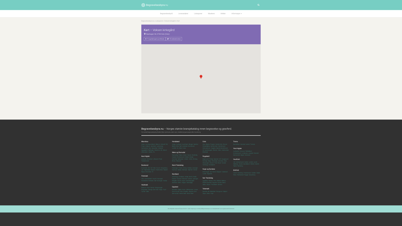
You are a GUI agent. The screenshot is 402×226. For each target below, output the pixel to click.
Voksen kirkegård (170, 21)
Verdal (195, 170)
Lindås (174, 148)
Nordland (175, 174)
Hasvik (154, 178)
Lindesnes (245, 153)
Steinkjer (184, 170)
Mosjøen (174, 180)
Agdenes (205, 180)
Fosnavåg (175, 155)
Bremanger (206, 172)
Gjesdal (216, 159)
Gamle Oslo (218, 144)
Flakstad (184, 178)
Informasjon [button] (236, 14)
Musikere (211, 14)
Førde (214, 172)
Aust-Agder (145, 156)
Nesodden (155, 148)
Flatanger (175, 168)
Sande (241, 164)
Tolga (160, 189)
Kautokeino (144, 180)
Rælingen (151, 150)
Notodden (213, 191)
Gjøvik (180, 189)
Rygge (246, 175)
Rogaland (206, 156)
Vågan (184, 182)
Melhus (224, 180)
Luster (204, 173)
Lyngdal (250, 153)
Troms (235, 142)
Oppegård (144, 150)
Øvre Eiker (148, 172)
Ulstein (186, 159)
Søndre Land (192, 191)
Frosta (180, 168)
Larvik (255, 162)
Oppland (175, 187)
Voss (184, 148)
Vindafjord (212, 165)
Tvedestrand (145, 161)
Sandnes (220, 161)
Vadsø (165, 180)
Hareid (174, 157)
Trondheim (214, 184)
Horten (246, 162)
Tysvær (224, 163)
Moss (234, 175)
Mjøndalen (147, 170)
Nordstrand (221, 146)
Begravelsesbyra (157, 5)
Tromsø (252, 144)
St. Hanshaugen (207, 150)
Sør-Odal (155, 189)
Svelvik (257, 164)
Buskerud (144, 165)
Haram (189, 155)
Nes (150, 148)
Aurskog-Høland (150, 144)
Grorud (225, 144)
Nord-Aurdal (175, 191)
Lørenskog (160, 146)
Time (215, 163)
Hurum (158, 168)
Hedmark (144, 185)
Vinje (211, 193)
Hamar (152, 187)
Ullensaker (144, 152)
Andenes (181, 176)
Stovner (215, 150)
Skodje (191, 157)
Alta (142, 178)
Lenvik (248, 144)
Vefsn (179, 182)
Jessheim (153, 146)
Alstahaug (175, 176)
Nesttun (196, 144)
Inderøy (189, 168)
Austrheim (185, 144)
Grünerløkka (206, 146)
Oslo (204, 142)
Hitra (214, 180)
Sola (225, 161)
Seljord (225, 191)
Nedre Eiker (159, 170)
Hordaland (175, 142)
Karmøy (205, 161)
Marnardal (236, 155)
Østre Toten (190, 193)
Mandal (256, 153)
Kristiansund (180, 157)
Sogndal (209, 173)
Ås (154, 152)
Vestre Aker (225, 150)
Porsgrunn (219, 191)
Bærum (158, 144)
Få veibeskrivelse (175, 39)
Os (177, 148)
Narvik (179, 180)
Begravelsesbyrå (166, 14)
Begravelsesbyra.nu (147, 21)
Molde (187, 157)
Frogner (212, 144)
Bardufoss (236, 144)
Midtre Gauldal (207, 182)
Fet (167, 144)
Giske (184, 155)
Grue (148, 187)
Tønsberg (240, 166)
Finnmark (144, 176)
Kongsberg (164, 168)
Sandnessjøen (190, 180)
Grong (185, 168)
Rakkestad (240, 175)
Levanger (195, 168)
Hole (154, 168)
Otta (181, 191)
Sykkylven (181, 159)
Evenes (174, 178)
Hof (234, 162)
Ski (161, 150)
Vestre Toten (182, 193)
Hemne (210, 180)
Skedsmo (157, 150)
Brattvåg (194, 155)
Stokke (252, 164)
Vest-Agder (237, 148)
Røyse (143, 172)
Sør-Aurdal (175, 193)
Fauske (179, 178)
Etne (177, 146)
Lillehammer (189, 189)
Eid (211, 172)
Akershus (144, 142)
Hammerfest (148, 178)
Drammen (144, 168)
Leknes (190, 178)
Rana (183, 180)
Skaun (208, 184)
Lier (142, 170)
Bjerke (208, 144)
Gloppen (218, 172)
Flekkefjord (248, 151)
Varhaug (205, 165)
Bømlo (174, 146)
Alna (204, 144)
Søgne (242, 155)
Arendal (143, 159)
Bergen (191, 144)
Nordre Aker (214, 146)
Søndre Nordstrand (222, 148)
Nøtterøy (235, 164)
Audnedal (236, 151)
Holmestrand (240, 162)
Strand (211, 163)
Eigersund (206, 159)
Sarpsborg (252, 175)
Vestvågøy (189, 182)
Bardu (191, 176)
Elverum (143, 187)
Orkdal (219, 182)
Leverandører (183, 14)
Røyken (166, 170)
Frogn (143, 146)
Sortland (174, 182)
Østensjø (205, 152)
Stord (180, 148)
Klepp (209, 161)
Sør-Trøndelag (208, 178)
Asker (143, 144)
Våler (147, 191)
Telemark (206, 189)
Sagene (213, 148)
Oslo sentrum (206, 148)
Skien (208, 193)
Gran (183, 189)
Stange (150, 189)
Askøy (174, 144)
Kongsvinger (158, 187)
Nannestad (144, 148)
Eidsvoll (163, 144)
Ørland (220, 184)
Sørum (165, 150)
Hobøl (258, 173)
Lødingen (195, 178)
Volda (190, 159)
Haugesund (224, 159)
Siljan (204, 193)
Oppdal (214, 182)
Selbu (204, 184)
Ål (152, 172)
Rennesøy (214, 161)
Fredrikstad (247, 173)
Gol (149, 168)
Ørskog (195, 159)
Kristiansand (237, 153)
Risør (160, 159)
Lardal (251, 162)
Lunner (196, 189)
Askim (235, 173)
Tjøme (235, 166)
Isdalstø (184, 146)
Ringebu (185, 191)
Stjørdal (190, 170)
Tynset (143, 191)
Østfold (236, 170)
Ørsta (173, 161)
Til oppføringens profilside (155, 39)
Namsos (174, 170)
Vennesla (247, 155)
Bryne (219, 163)
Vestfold (236, 159)
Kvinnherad (191, 146)
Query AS (182, 208)
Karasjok (160, 178)
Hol (151, 168)
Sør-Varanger (158, 180)
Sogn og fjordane (209, 169)
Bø (208, 191)
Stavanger (206, 163)
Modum (153, 170)
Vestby (150, 152)
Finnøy (211, 159)
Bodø (194, 176)
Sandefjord (246, 164)
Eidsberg (240, 173)
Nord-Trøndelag (177, 165)
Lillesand (155, 159)
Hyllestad (225, 172)
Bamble (205, 191)
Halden (253, 173)
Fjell (180, 146)
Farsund (242, 151)
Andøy (186, 176)
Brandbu (174, 189)
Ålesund (178, 161)
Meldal (219, 180)
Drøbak (147, 146)
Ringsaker (144, 189)
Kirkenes (151, 180)
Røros (224, 182)
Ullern (219, 150)
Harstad (242, 144)
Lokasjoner (198, 14)
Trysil (164, 189)
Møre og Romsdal (178, 152)
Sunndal (174, 159)
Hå (220, 159)
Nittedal (160, 148)
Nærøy (179, 170)
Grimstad (149, 159)
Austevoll (178, 144)
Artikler (223, 14)
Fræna (180, 155)
